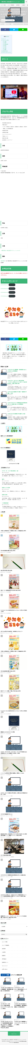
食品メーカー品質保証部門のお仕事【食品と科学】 (11, 590)
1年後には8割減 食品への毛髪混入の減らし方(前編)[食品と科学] (13, 530)
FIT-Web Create (23, 1041)
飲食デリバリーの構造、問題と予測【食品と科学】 (11, 691)
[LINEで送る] (22, 29)
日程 (4, 41)
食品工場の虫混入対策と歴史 (6, 570)
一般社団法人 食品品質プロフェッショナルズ (10, 250)
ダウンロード (12, 284)
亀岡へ (3, 479)
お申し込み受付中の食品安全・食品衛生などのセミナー (12, 631)
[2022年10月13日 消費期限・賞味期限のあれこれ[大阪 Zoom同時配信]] (4, 372)
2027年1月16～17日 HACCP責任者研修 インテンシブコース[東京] (20, 989)
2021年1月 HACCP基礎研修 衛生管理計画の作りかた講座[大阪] (13, 875)
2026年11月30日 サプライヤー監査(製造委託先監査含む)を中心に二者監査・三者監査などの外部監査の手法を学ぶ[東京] (7, 1024)
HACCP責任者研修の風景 (6, 855)
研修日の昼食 (4, 494)
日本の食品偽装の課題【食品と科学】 (8, 550)
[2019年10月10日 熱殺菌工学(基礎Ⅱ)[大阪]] (4, 416)
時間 (4, 42)
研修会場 (5, 44)
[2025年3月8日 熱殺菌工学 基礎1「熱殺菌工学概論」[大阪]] (4, 394)
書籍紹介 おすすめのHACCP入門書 (8, 732)
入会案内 (23, 5)
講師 (4, 49)
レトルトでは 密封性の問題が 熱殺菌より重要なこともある (12, 773)
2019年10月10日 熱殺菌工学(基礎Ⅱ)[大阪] (16, 413)
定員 (4, 46)
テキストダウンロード (6, 52)
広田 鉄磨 (3, 260)
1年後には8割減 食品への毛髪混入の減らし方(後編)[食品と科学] (13, 651)
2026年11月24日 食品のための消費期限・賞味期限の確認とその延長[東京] (20, 1005)
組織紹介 (4, 955)
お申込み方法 (4, 51)
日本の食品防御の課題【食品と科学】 (8, 671)
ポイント (3, 38)
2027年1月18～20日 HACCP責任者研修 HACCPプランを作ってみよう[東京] (7, 1006)
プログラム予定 (5, 40)
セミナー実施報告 (11, 5)
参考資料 (18, 5)
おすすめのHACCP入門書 (14, 463)
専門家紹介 (4, 959)
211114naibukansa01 (4, 284)
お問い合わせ (4, 969)
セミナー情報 (3, 5)
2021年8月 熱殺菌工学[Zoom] (6, 814)
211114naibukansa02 (4, 288)
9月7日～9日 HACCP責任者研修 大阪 (10, 470)
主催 (4, 48)
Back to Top (14, 1033)
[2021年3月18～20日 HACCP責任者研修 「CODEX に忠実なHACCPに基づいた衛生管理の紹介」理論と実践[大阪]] (4, 383)
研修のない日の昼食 (6, 487)
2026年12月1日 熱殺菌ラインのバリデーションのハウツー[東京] (20, 1023)
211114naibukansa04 (4, 296)
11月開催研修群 (5, 503)
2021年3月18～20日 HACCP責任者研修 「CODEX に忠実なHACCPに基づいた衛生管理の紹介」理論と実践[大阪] (17, 382)
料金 (4, 45)
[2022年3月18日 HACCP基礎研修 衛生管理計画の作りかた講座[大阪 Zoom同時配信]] (4, 405)
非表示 (7, 36)
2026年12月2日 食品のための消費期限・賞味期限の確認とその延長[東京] (7, 989)
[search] (26, 934)
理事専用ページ (5, 962)
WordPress (16, 1042)
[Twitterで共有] (14, 29)
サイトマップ (4, 965)
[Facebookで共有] (5, 29)
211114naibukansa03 (4, 292)
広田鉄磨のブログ (5, 467)
